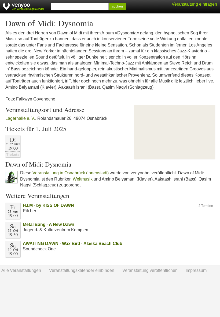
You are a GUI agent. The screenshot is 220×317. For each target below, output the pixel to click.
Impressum (196, 270)
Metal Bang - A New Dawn (48, 224)
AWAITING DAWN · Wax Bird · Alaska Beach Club (72, 243)
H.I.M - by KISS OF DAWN (48, 205)
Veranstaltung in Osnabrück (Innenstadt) (70, 173)
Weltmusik (83, 179)
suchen (117, 6)
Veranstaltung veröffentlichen (150, 270)
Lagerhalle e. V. (20, 118)
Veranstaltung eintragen (194, 4)
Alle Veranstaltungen (21, 270)
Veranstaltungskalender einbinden (81, 270)
